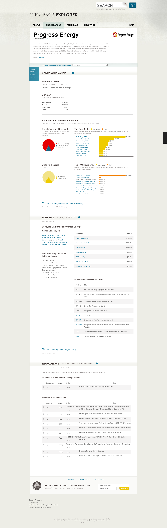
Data (132, 25)
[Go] (133, 5)
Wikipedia (42, 57)
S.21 (77, 332)
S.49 (77, 336)
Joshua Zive (63, 242)
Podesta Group (80, 247)
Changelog (84, 479)
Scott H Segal (46, 240)
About (71, 479)
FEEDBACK (165, 138)
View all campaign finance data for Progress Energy (64, 203)
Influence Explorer (55, 14)
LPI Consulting (80, 257)
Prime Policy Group (82, 238)
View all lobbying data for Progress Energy (61, 349)
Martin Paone (56, 237)
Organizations (53, 25)
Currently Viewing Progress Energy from (56, 65)
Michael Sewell (58, 240)
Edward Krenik (60, 235)
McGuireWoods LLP (82, 252)
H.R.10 (78, 315)
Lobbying (32, 74)
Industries (89, 25)
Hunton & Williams (82, 261)
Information (73, 73)
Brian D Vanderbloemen (49, 242)
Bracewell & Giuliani (82, 243)
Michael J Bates (60, 245)
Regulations (33, 78)
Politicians (72, 25)
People (36, 25)
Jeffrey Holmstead (48, 235)
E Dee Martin (46, 237)
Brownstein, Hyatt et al (83, 266)
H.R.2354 (79, 324)
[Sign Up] (124, 488)
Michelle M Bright (48, 245)
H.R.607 (78, 320)
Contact (99, 479)
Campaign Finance (32, 70)
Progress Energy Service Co (54, 39)
